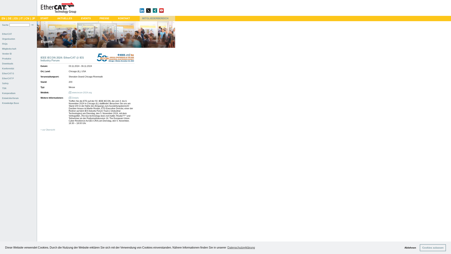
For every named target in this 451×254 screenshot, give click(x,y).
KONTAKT (124, 18)
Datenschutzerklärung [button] (241, 247)
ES (16, 18)
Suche (5, 25)
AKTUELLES (64, 18)
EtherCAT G (8, 73)
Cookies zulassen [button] (433, 247)
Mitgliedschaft (9, 49)
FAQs (5, 44)
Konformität (8, 68)
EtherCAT (7, 34)
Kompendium (9, 93)
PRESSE (104, 18)
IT (21, 18)
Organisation (8, 39)
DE (10, 18)
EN (3, 18)
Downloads (7, 63)
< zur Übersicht (48, 130)
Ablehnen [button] (410, 247)
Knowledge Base (10, 103)
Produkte (6, 59)
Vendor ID (7, 54)
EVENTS (86, 18)
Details (75, 98)
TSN (4, 88)
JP (33, 18)
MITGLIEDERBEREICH (155, 18)
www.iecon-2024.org (82, 92)
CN (27, 18)
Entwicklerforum (10, 98)
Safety (5, 83)
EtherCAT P (8, 78)
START (44, 18)
